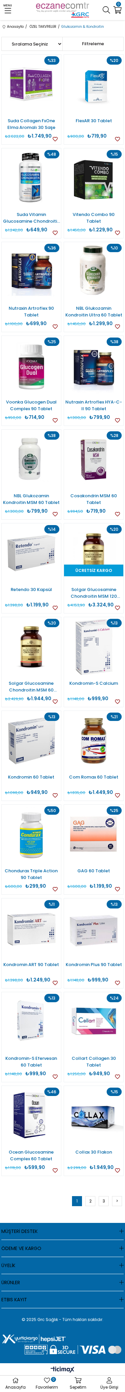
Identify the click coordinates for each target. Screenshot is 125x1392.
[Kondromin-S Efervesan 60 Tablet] (31, 1022)
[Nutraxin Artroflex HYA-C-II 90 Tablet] (93, 365)
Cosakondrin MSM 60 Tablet (93, 499)
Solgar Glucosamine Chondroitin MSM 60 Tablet (31, 686)
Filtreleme (93, 44)
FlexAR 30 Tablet (94, 121)
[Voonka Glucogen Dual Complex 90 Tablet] (31, 365)
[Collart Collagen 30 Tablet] (93, 1022)
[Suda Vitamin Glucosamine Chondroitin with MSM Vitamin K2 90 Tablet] (31, 178)
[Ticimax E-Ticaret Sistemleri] (62, 1370)
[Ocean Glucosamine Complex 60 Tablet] (31, 1116)
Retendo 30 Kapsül (31, 589)
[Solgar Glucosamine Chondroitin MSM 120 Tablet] (93, 553)
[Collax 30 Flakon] (93, 1116)
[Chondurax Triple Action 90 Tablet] (31, 834)
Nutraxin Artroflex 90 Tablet (31, 311)
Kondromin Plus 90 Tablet (94, 964)
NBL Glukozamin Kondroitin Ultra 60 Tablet (93, 311)
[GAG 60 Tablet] (93, 834)
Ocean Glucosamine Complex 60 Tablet (31, 1155)
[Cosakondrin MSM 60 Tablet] (93, 459)
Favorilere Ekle (55, 139)
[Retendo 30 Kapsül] (31, 553)
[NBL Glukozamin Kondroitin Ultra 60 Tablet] (93, 272)
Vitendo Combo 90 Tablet (94, 217)
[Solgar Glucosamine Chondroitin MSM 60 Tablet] (31, 647)
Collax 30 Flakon (93, 1152)
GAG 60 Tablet (93, 871)
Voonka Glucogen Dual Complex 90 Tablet (31, 405)
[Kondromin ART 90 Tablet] (31, 928)
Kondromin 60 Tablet (31, 777)
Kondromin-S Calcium (93, 683)
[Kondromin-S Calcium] (93, 647)
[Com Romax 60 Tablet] (93, 741)
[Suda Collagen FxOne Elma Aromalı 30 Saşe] (31, 84)
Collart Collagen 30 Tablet (94, 1061)
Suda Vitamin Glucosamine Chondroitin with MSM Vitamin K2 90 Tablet (31, 218)
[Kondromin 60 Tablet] (31, 741)
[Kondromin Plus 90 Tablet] (93, 928)
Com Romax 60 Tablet (93, 777)
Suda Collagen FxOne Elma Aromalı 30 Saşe (31, 124)
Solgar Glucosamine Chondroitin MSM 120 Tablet (94, 593)
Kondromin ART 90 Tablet (31, 964)
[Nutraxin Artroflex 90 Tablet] (31, 272)
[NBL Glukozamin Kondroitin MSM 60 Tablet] (31, 459)
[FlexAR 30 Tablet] (93, 84)
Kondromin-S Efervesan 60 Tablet (31, 1061)
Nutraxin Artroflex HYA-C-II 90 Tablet (93, 405)
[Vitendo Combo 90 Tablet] (93, 178)
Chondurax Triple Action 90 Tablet (31, 874)
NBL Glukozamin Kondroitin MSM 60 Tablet (31, 499)
